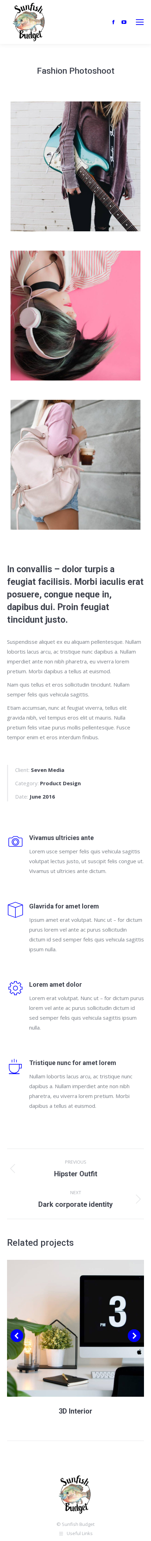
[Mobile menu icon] (140, 22)
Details (85, 1328)
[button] (17, 1335)
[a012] (75, 166)
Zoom (66, 1328)
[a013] (75, 465)
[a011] (75, 316)
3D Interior (75, 1411)
